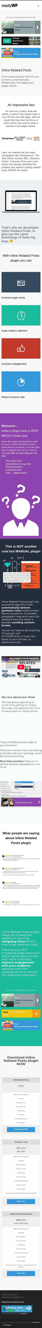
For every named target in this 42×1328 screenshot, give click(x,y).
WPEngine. (8, 1325)
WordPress (36, 1322)
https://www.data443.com (13, 1302)
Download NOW (21, 1129)
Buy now (21, 1201)
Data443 (24, 1313)
